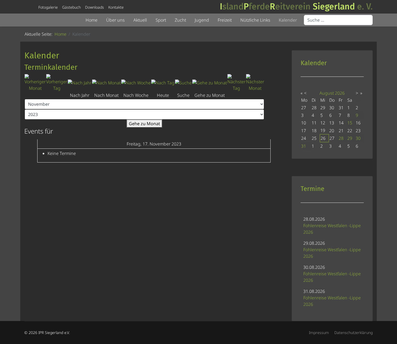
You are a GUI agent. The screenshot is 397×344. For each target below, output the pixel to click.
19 (322, 130)
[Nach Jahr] (80, 83)
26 (323, 138)
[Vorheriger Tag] (56, 82)
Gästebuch (71, 7)
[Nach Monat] (106, 83)
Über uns (115, 20)
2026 (340, 93)
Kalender (288, 20)
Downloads (94, 7)
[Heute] (162, 83)
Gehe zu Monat (144, 124)
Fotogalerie (48, 7)
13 (331, 123)
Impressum (319, 332)
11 (314, 123)
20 (331, 131)
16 (358, 123)
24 (303, 138)
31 (303, 146)
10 (303, 123)
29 (349, 138)
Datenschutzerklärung (353, 332)
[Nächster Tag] (236, 82)
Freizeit (225, 20)
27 (331, 138)
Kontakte (116, 7)
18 (314, 131)
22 (349, 131)
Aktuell (140, 20)
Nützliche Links (255, 20)
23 (358, 131)
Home (91, 20)
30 (358, 138)
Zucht (180, 20)
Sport (161, 20)
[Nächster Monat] (255, 82)
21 (341, 131)
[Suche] (183, 83)
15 (349, 123)
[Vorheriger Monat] (35, 82)
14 (341, 123)
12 (322, 123)
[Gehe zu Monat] (209, 83)
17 (303, 131)
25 (314, 138)
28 (341, 138)
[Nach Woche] (136, 83)
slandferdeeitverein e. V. (296, 6)
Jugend (202, 20)
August (326, 93)
